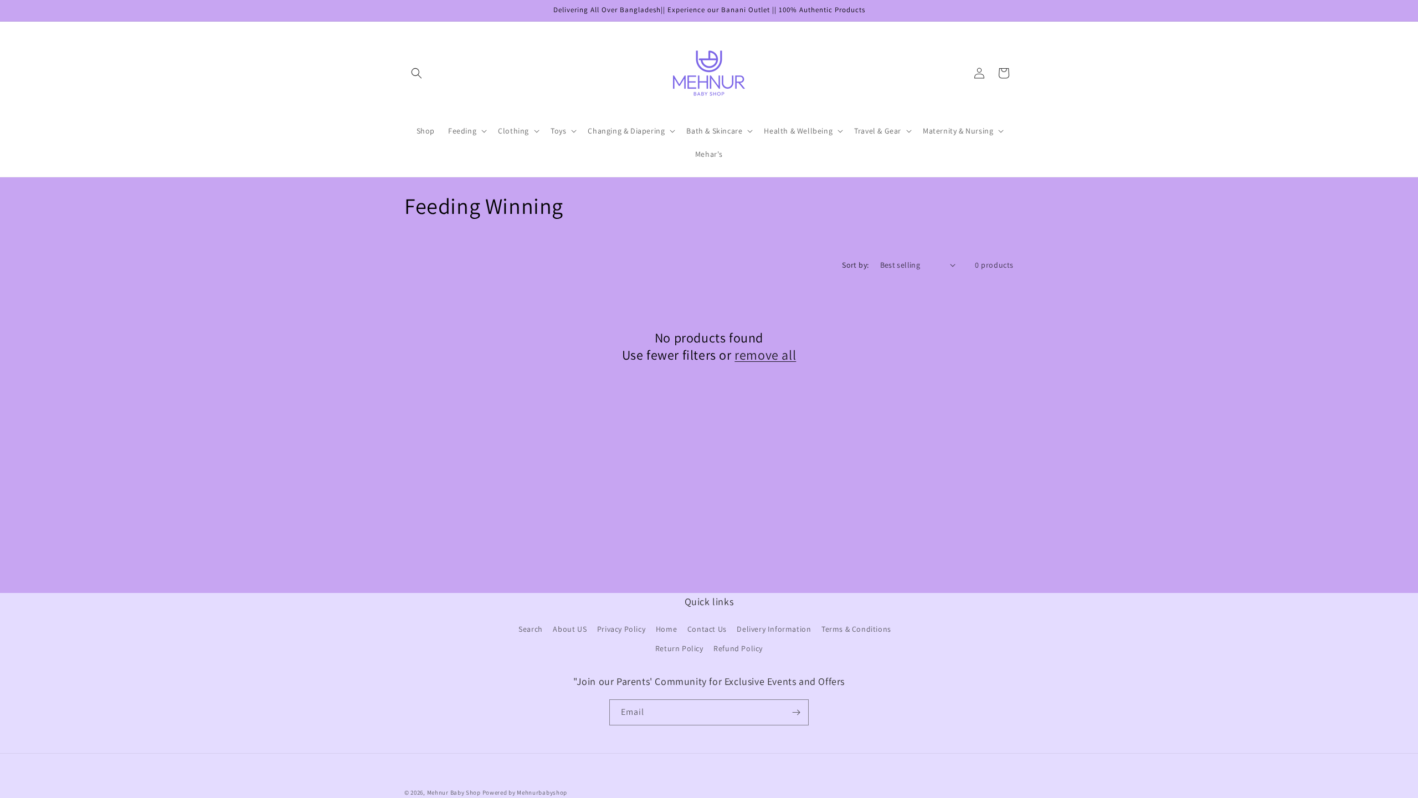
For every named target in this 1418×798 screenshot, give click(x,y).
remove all (765, 355)
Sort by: (855, 265)
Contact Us (707, 629)
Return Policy (679, 648)
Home (666, 629)
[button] (416, 73)
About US (570, 629)
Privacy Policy (621, 629)
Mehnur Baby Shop (454, 792)
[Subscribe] (796, 712)
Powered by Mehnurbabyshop (525, 792)
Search (530, 629)
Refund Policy (738, 648)
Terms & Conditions (856, 629)
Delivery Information (774, 629)
